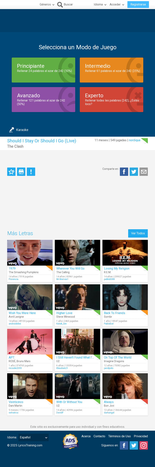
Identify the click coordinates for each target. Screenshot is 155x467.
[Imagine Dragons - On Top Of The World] (125, 342)
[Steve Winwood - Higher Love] (77, 297)
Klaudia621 (62, 368)
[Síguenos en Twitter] (134, 445)
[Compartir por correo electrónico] (144, 172)
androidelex (15, 323)
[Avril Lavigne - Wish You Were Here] (30, 297)
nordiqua (134, 140)
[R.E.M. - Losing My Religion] (125, 253)
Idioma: (12, 437)
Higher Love (64, 313)
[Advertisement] (77, 20)
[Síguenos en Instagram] (144, 445)
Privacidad (141, 436)
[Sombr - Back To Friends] (125, 297)
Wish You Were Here (22, 313)
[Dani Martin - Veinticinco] (30, 386)
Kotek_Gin (61, 323)
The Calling (63, 272)
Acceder (115, 4)
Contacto (99, 436)
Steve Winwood (65, 316)
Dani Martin (15, 405)
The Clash (15, 146)
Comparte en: (110, 169)
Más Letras (20, 233)
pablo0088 (109, 279)
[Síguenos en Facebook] (124, 445)
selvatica (13, 412)
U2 (58, 361)
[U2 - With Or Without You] (77, 386)
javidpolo (108, 368)
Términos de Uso (119, 436)
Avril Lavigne (16, 316)
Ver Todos (138, 233)
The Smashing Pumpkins (24, 272)
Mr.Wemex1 (62, 279)
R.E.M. (107, 272)
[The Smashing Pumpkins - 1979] (30, 253)
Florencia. (14, 279)
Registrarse (138, 4)
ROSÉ (12, 361)
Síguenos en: (109, 445)
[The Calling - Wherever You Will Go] (77, 253)
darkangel (109, 412)
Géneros (45, 4)
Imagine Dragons (114, 361)
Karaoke (22, 130)
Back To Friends (114, 313)
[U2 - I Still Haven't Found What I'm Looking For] (77, 342)
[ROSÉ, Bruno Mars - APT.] (30, 342)
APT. (12, 357)
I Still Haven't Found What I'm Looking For (83, 357)
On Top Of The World (117, 357)
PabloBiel (109, 323)
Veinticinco (16, 402)
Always (109, 402)
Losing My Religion (116, 268)
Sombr (108, 316)
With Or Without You (69, 402)
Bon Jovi (109, 405)
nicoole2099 (15, 368)
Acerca (86, 436)
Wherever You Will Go (70, 268)
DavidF (59, 412)
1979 (12, 268)
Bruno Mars (23, 361)
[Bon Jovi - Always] (125, 386)
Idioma (98, 4)
